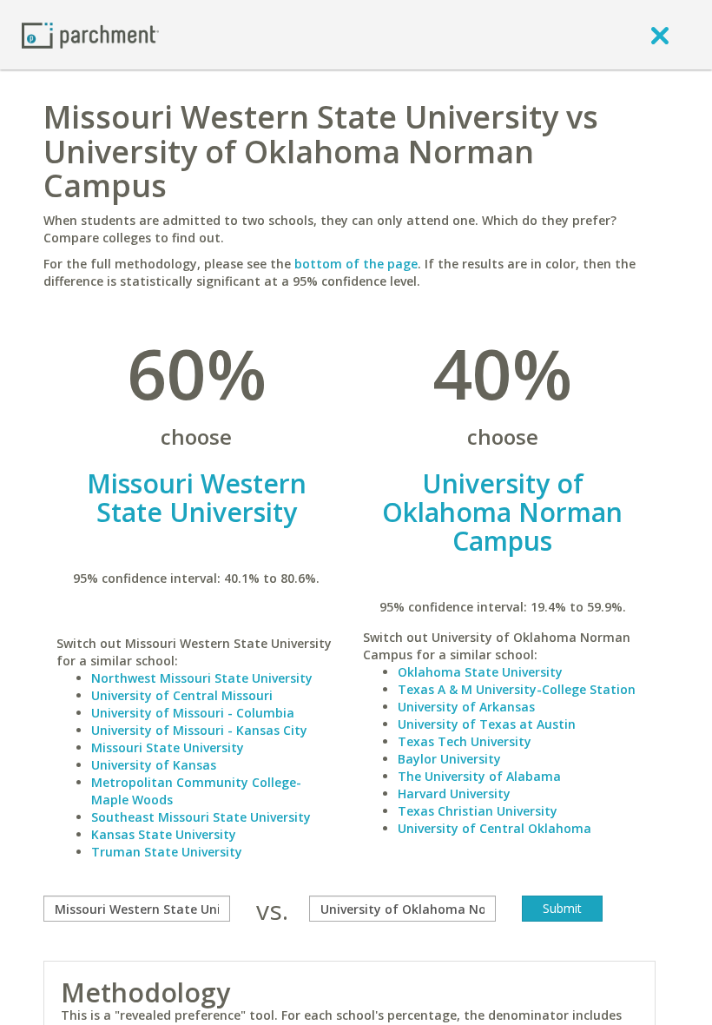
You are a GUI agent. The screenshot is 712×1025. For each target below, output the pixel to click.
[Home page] (90, 34)
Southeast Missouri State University (201, 817)
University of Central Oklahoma (494, 828)
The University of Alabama (479, 776)
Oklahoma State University (480, 672)
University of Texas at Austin (487, 724)
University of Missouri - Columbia (192, 712)
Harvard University (454, 793)
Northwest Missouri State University (202, 678)
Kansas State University (163, 834)
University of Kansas (153, 765)
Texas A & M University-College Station (517, 689)
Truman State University (166, 851)
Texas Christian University (477, 811)
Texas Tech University (464, 741)
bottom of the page (356, 263)
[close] (660, 34)
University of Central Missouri (182, 695)
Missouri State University (167, 747)
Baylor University (449, 759)
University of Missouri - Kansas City (199, 730)
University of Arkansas (466, 706)
